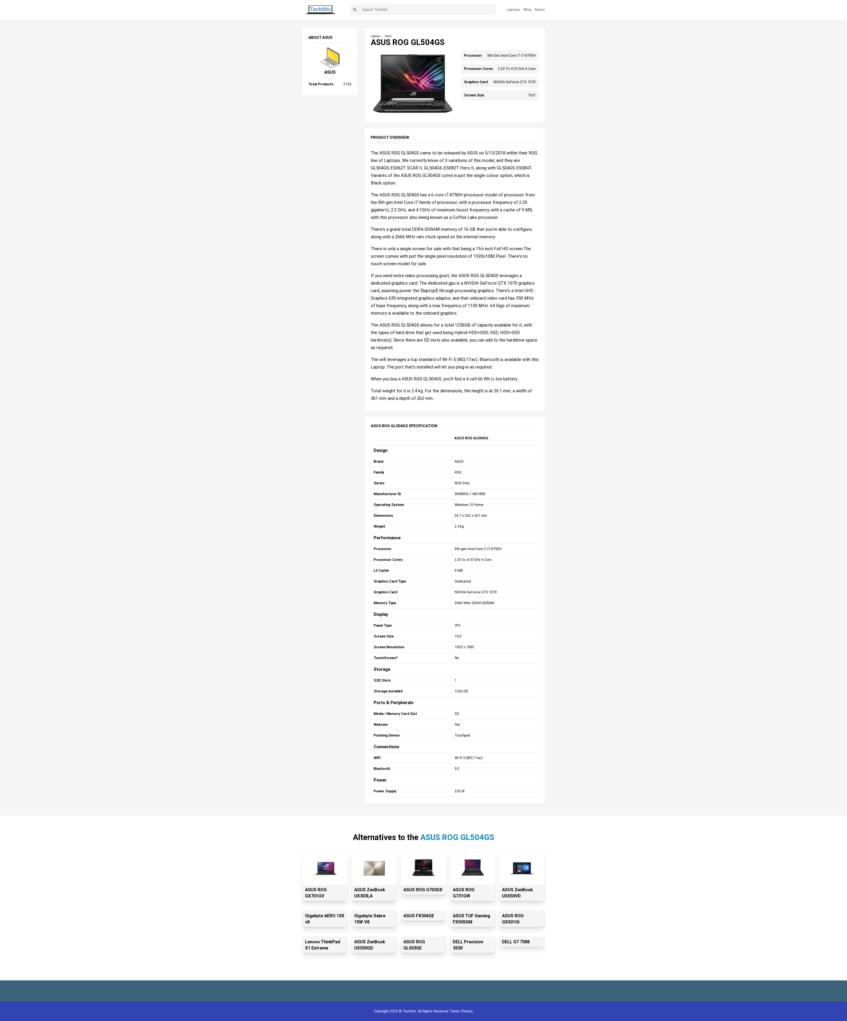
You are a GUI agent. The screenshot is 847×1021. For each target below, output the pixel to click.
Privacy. (467, 1011)
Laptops (513, 10)
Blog (527, 10)
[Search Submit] (355, 9)
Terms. (455, 1011)
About (540, 10)
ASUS (330, 72)
